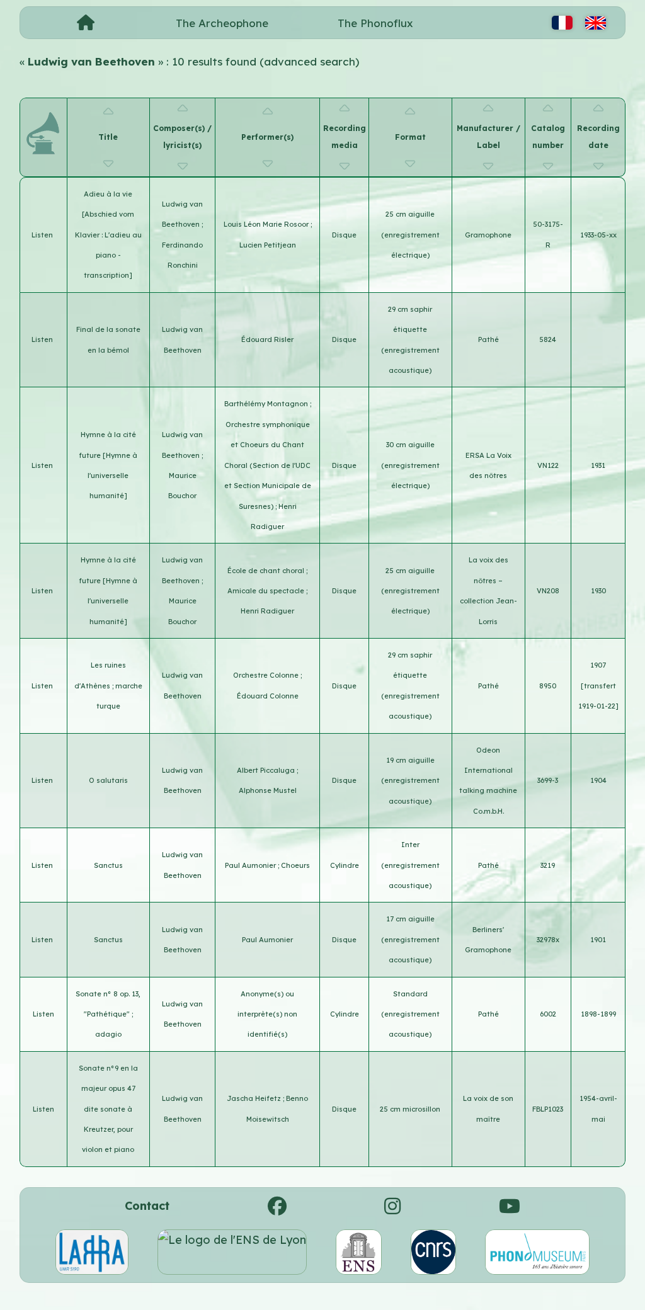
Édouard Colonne (268, 696)
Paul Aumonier (251, 865)
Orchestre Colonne (266, 675)
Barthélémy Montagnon (267, 403)
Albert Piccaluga (267, 770)
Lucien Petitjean (267, 245)
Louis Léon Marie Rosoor (267, 224)
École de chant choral (266, 570)
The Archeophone (222, 23)
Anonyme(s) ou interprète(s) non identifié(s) (267, 1014)
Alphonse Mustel (268, 790)
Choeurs (295, 865)
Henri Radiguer (267, 611)
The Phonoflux (375, 23)
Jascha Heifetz (255, 1098)
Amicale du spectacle (266, 590)
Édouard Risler (267, 339)
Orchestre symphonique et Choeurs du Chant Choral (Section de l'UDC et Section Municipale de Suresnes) (267, 465)
